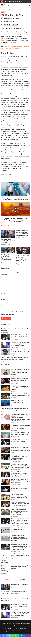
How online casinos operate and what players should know (8, 240)
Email (3, 299)
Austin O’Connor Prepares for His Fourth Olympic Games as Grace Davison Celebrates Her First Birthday (20, 372)
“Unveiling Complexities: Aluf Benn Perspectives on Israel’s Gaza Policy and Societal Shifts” (20, 426)
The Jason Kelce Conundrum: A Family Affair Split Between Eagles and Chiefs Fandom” (20, 481)
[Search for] (29, 5)
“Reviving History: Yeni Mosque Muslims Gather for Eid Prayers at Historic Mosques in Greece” (15, 409)
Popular (22, 579)
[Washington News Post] (10, 5)
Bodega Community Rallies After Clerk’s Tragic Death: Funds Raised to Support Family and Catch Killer (20, 449)
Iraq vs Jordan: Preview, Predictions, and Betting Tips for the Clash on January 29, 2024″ (20, 496)
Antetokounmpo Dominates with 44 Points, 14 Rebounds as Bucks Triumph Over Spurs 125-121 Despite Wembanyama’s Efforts (20, 521)
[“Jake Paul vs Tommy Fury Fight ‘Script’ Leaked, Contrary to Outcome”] (5, 381)
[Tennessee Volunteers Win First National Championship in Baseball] (5, 396)
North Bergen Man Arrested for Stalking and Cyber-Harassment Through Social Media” (19, 488)
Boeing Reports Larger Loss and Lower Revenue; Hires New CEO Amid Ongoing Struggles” (20, 344)
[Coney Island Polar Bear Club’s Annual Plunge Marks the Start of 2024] (5, 530)
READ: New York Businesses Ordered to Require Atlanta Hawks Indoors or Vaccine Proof (20, 503)
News (8, 9)
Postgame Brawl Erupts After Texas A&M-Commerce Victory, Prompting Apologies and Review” (20, 465)
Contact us (14, 628)
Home (3, 9)
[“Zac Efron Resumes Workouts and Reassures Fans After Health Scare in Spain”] (5, 352)
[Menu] (2, 5)
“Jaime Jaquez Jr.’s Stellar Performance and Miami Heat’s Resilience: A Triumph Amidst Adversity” (19, 457)
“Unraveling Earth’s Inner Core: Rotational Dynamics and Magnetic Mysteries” (20, 387)
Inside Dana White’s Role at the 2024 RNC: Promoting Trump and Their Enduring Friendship (22, 259)
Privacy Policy (6, 631)
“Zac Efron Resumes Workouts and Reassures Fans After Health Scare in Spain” (20, 351)
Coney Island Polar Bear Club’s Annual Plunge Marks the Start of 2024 (19, 529)
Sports (12, 9)
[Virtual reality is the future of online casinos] (5, 594)
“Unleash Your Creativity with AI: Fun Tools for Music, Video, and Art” (20, 336)
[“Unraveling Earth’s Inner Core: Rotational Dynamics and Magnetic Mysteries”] (5, 388)
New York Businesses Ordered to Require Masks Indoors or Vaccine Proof (20, 555)
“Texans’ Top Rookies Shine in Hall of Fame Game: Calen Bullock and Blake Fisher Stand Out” (22, 233)
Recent (8, 579)
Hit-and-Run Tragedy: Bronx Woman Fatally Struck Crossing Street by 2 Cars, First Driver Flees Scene (19, 512)
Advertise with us (23, 628)
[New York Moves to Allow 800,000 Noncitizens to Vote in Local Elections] (5, 569)
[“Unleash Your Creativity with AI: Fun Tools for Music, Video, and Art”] (5, 337)
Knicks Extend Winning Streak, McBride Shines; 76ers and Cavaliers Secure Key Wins (19, 441)
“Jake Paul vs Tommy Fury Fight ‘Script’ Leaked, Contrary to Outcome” (19, 380)
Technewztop (24, 631)
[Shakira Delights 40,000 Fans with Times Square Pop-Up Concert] (5, 435)
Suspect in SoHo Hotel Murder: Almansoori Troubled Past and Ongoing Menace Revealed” (19, 473)
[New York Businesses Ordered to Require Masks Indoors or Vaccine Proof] (5, 558)
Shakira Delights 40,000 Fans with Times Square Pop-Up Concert (20, 433)
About (9, 628)
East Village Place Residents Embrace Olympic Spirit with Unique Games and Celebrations (6, 258)
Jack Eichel (4, 40)
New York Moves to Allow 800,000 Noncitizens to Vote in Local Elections (20, 566)
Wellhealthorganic (15, 631)
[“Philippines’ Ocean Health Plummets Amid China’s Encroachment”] (5, 403)
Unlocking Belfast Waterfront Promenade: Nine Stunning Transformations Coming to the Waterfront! (19, 538)
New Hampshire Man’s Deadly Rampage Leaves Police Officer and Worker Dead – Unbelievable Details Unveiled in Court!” (20, 547)
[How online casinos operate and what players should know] (8, 234)
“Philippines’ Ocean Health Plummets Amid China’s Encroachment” (18, 402)
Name (3, 293)
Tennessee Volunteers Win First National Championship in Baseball (20, 394)
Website (3, 305)
